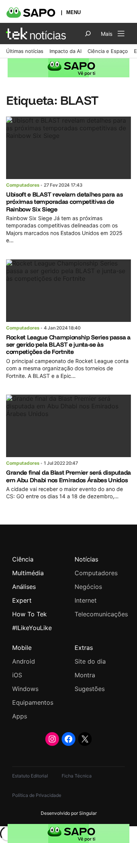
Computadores (23, 185)
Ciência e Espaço (108, 51)
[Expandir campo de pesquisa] (88, 33)
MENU (73, 12)
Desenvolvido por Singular (69, 813)
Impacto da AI (65, 51)
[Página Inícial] (36, 33)
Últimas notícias (24, 51)
